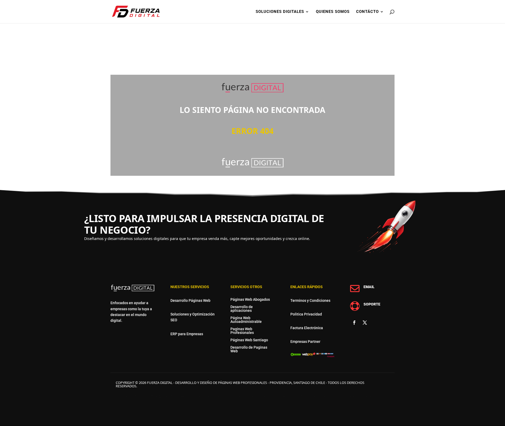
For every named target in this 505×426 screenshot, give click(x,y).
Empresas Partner (305, 341)
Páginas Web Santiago (249, 340)
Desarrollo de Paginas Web (248, 349)
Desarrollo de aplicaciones (241, 309)
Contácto (367, 12)
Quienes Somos (333, 12)
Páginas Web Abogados (250, 299)
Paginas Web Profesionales (242, 331)
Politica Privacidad (306, 314)
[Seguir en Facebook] (354, 322)
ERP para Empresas (186, 334)
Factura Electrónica (306, 328)
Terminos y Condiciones (310, 300)
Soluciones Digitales (280, 12)
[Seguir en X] (365, 322)
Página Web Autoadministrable (246, 320)
